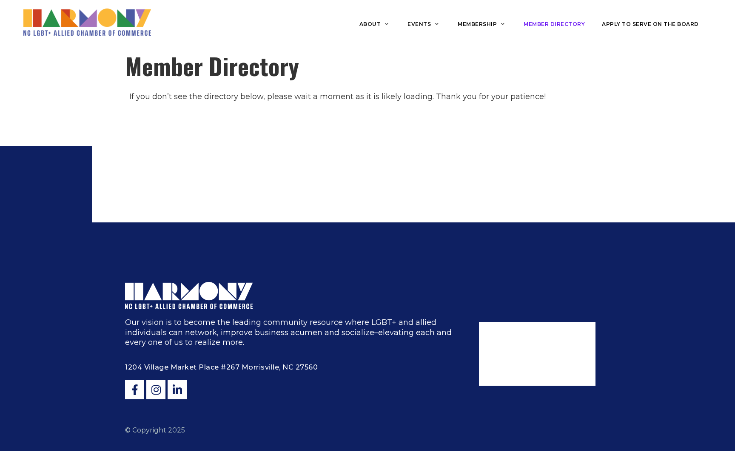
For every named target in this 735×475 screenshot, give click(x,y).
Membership (477, 24)
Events (419, 24)
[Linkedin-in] (177, 389)
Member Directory (554, 24)
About (370, 24)
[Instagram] (155, 389)
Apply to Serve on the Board (650, 24)
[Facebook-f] (134, 389)
